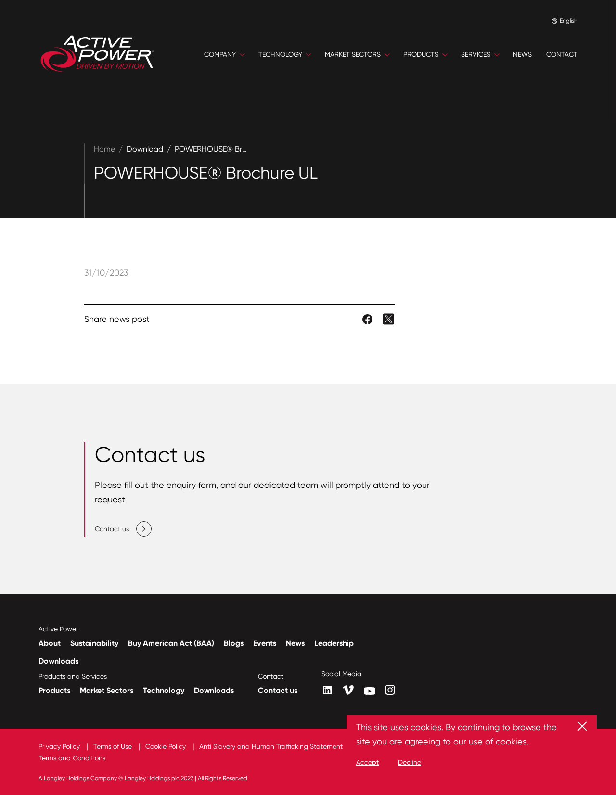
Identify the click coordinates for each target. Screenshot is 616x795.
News (295, 643)
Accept (367, 762)
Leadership (334, 643)
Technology (163, 690)
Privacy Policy (60, 746)
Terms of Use (113, 746)
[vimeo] (348, 690)
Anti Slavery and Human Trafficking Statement (272, 746)
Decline (409, 762)
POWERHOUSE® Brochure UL (226, 149)
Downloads (58, 661)
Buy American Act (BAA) (171, 643)
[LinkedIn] (327, 690)
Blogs (234, 643)
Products (54, 690)
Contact (270, 676)
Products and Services (72, 676)
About (49, 643)
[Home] (97, 54)
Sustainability (94, 643)
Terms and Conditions (71, 758)
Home (104, 149)
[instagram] (390, 690)
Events (264, 643)
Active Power (58, 629)
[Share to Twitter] (389, 318)
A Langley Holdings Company (77, 778)
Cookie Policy (166, 746)
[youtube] (369, 691)
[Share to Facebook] (368, 318)
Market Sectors (106, 690)
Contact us (277, 690)
